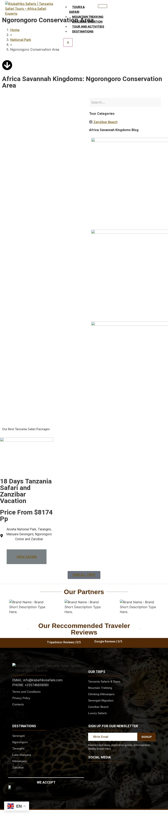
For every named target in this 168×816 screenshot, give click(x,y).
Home (14, 30)
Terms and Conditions (26, 691)
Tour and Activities (88, 26)
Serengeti (18, 735)
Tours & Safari (77, 9)
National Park (20, 40)
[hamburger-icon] (102, 6)
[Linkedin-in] (133, 769)
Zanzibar (18, 767)
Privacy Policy (21, 698)
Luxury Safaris (97, 713)
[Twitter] (120, 769)
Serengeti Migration (101, 700)
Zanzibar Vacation (87, 21)
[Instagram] (93, 769)
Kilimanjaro (19, 761)
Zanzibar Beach (98, 706)
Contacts (18, 704)
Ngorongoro (20, 742)
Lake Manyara (21, 754)
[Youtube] (146, 769)
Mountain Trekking (87, 16)
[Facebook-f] (106, 769)
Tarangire (18, 748)
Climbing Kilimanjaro (101, 694)
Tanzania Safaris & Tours (104, 681)
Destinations (82, 31)
